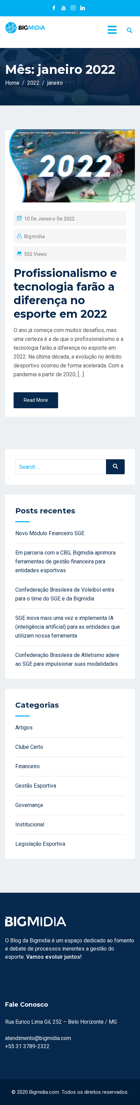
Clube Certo (29, 747)
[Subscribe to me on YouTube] (63, 8)
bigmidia (34, 236)
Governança (29, 805)
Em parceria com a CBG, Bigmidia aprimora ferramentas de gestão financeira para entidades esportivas (65, 561)
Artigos (24, 727)
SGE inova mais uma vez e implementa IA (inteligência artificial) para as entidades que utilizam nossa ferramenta (67, 627)
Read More (36, 400)
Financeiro (27, 766)
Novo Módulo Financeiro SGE (49, 533)
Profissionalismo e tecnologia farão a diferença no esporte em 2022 (65, 293)
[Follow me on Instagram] (73, 8)
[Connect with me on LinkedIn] (82, 8)
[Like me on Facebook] (54, 8)
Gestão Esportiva (35, 785)
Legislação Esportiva (40, 844)
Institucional (29, 824)
